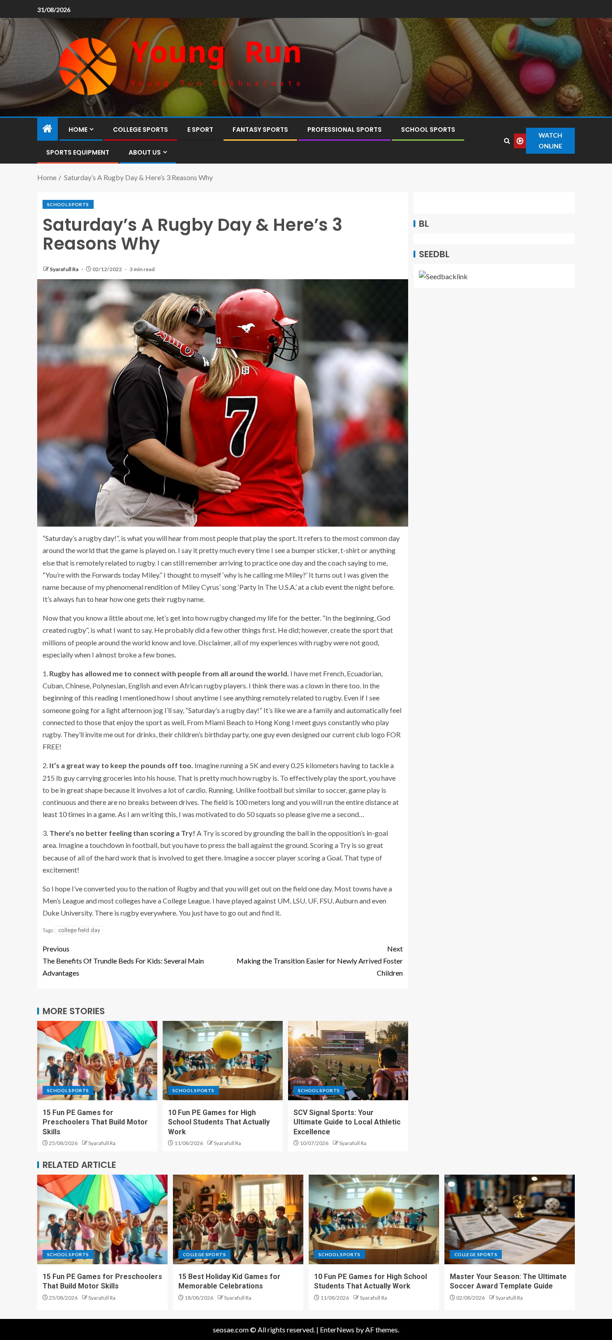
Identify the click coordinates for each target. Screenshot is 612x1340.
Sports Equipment (77, 152)
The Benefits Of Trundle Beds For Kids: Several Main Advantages (123, 960)
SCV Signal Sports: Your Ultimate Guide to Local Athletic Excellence (347, 1122)
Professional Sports (344, 129)
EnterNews (337, 1329)
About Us (145, 152)
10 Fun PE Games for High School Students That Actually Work (219, 1122)
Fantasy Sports (260, 129)
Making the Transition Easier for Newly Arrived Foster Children (320, 960)
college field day (79, 930)
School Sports (428, 129)
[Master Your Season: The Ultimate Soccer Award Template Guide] (509, 1219)
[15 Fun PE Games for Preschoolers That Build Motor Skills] (97, 1060)
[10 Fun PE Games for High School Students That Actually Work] (223, 1060)
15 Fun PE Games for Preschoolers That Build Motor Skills (95, 1122)
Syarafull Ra (64, 269)
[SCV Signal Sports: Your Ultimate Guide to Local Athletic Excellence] (348, 1060)
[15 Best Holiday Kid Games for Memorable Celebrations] (238, 1219)
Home (78, 129)
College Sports (140, 129)
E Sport (200, 129)
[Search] (507, 141)
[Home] (47, 128)
